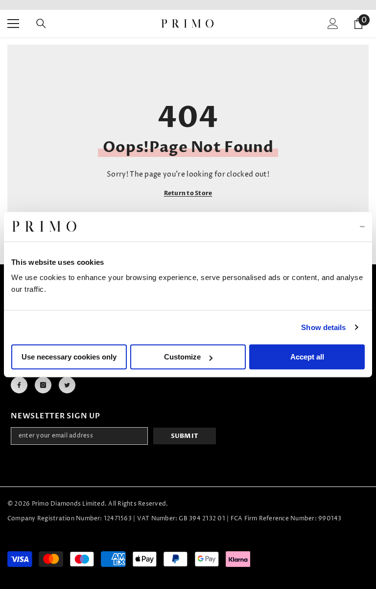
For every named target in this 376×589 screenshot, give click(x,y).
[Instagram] (43, 385)
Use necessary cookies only (69, 357)
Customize (182, 357)
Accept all (307, 357)
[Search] (41, 23)
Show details (323, 327)
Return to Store (188, 193)
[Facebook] (19, 385)
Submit (185, 436)
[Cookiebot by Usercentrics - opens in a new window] (322, 226)
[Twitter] (67, 385)
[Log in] (333, 23)
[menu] (13, 23)
